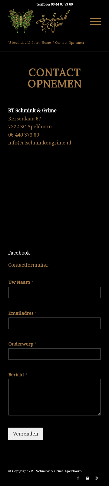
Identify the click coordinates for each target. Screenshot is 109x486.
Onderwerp (22, 344)
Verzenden (25, 434)
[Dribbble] (96, 478)
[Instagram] (87, 478)
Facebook (19, 253)
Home (46, 43)
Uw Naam (21, 282)
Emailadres (22, 313)
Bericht (18, 374)
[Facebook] (78, 478)
